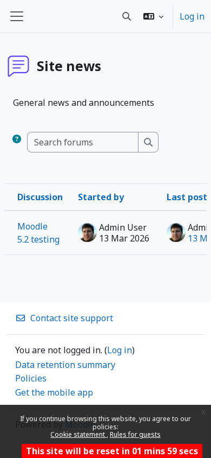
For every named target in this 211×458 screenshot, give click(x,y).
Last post (187, 197)
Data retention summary (65, 365)
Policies (31, 378)
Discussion (40, 197)
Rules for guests (135, 434)
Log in (192, 16)
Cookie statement (78, 434)
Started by (101, 197)
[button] (153, 16)
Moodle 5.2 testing (38, 232)
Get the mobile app (54, 392)
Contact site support (71, 318)
